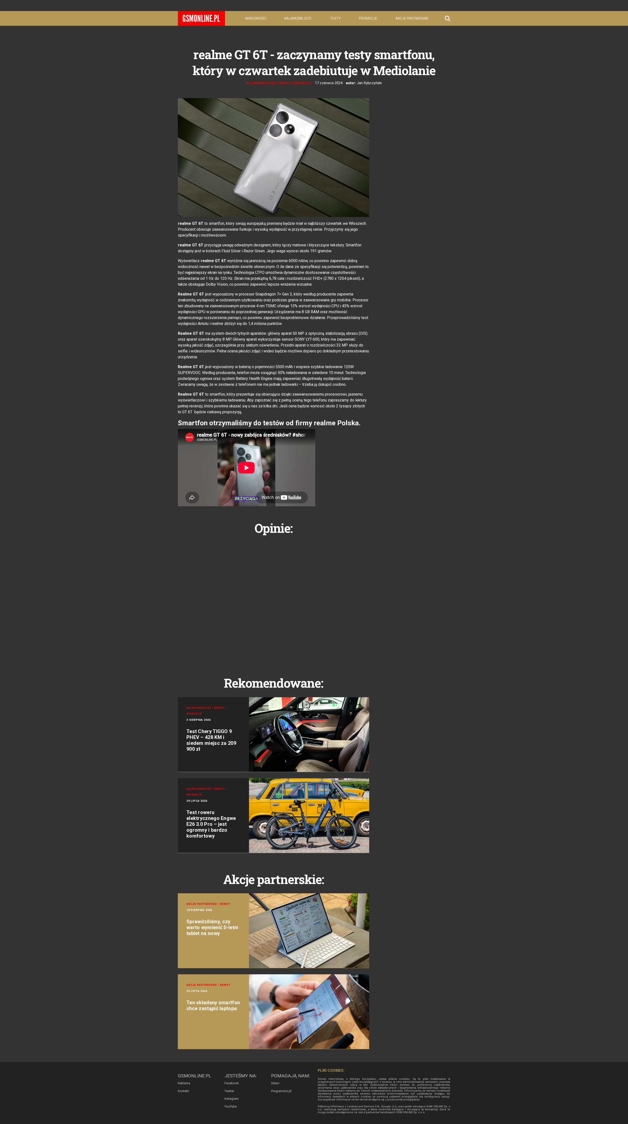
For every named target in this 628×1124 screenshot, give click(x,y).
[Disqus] (273, 600)
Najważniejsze (298, 18)
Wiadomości (255, 18)
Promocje (368, 18)
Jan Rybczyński (369, 83)
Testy (335, 18)
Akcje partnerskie (412, 18)
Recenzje (303, 83)
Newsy (285, 83)
